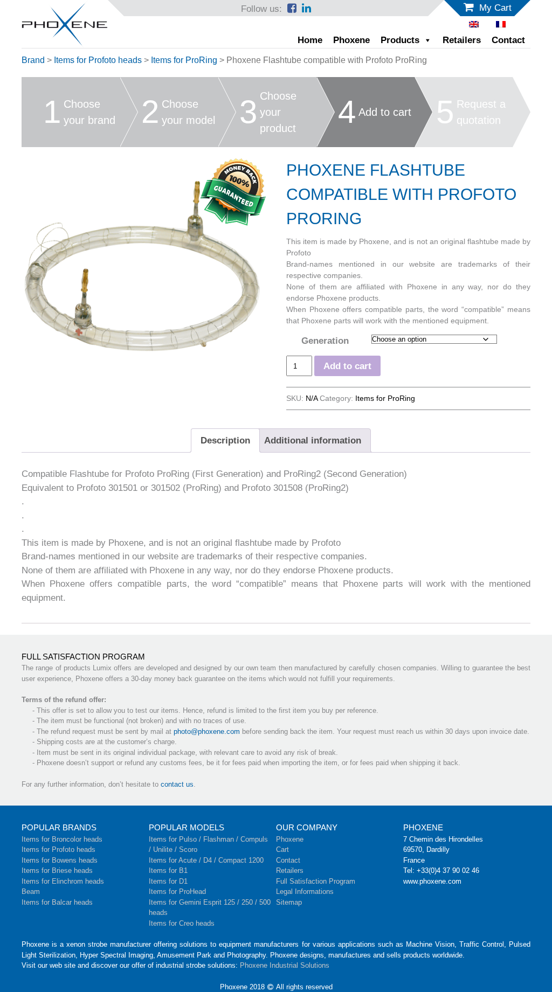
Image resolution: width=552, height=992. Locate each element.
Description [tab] (225, 440)
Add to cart (347, 366)
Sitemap (289, 902)
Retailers (462, 40)
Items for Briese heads (57, 870)
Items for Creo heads (182, 923)
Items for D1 (168, 881)
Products (400, 40)
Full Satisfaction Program (315, 881)
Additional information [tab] (312, 440)
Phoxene (351, 40)
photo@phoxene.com (207, 731)
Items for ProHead (177, 891)
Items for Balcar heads (57, 902)
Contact (508, 40)
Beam (31, 891)
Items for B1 (168, 870)
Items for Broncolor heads (62, 839)
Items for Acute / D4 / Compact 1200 (206, 860)
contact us (177, 784)
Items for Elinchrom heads (63, 881)
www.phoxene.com (432, 881)
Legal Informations (305, 891)
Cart (282, 849)
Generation (325, 341)
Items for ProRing (184, 60)
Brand (33, 60)
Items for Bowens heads (60, 860)
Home (310, 40)
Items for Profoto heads (98, 60)
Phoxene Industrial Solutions (284, 965)
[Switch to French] (501, 24)
